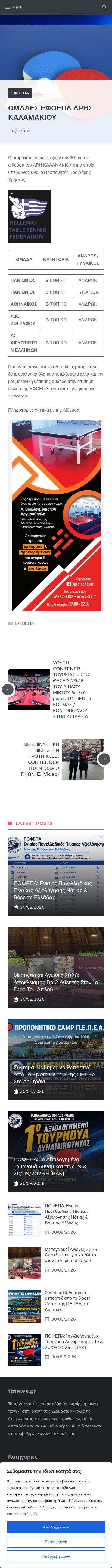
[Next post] (104, 759)
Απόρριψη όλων (56, 1556)
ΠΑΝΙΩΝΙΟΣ (23, 280)
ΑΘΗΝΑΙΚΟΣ (24, 304)
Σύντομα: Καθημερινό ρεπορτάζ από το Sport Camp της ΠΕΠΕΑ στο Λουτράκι (54, 1074)
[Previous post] (7, 689)
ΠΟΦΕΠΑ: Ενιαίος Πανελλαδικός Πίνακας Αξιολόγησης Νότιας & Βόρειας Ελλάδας (53, 890)
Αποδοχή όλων (56, 1527)
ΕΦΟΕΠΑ (20, 92)
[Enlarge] (44, 197)
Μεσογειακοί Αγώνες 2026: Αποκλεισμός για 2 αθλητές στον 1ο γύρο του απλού (56, 982)
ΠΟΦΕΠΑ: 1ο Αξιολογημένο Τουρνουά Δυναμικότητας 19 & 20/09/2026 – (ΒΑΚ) (50, 1166)
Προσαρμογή (56, 1541)
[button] (104, 7)
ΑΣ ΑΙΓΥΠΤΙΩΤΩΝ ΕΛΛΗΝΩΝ (24, 343)
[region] (56, 1515)
